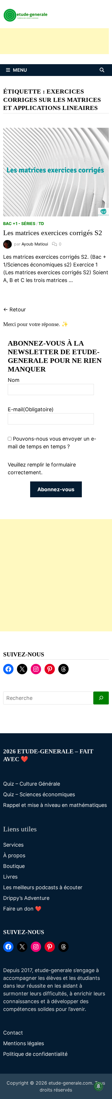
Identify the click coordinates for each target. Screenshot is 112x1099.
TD (41, 223)
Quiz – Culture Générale (31, 784)
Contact (13, 1033)
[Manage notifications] (98, 1086)
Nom (14, 380)
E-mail (31, 409)
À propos (14, 855)
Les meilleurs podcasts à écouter (42, 887)
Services (13, 845)
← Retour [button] (14, 309)
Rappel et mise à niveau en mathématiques (55, 805)
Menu (20, 70)
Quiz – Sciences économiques (39, 794)
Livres (10, 877)
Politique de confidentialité (35, 1054)
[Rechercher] (101, 698)
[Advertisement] (56, 575)
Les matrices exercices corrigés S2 (52, 233)
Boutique (14, 866)
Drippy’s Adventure (26, 898)
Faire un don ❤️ (22, 909)
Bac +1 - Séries (19, 223)
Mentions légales (23, 1043)
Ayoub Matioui (35, 243)
